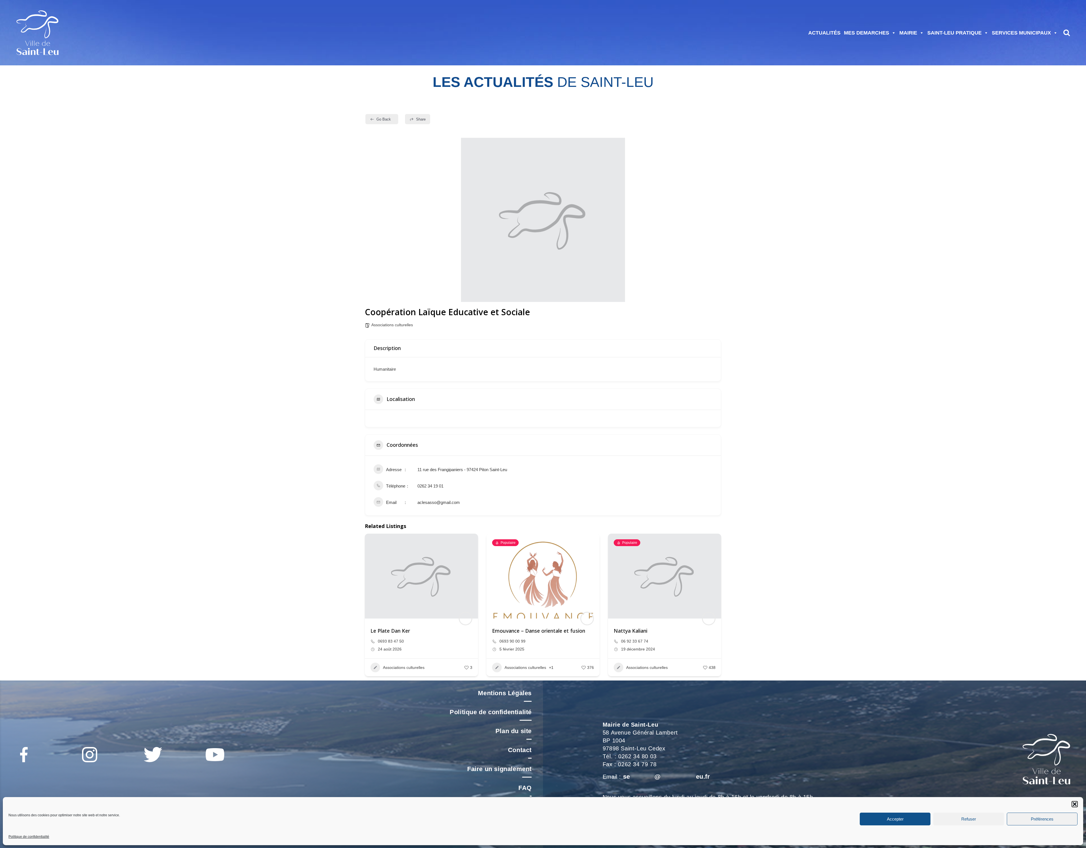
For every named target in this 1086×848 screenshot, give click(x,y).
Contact (520, 749)
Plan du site (513, 731)
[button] (1075, 804)
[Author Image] (465, 618)
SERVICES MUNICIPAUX (1021, 33)
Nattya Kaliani (630, 630)
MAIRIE (908, 33)
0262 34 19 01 (430, 486)
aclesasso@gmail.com (438, 502)
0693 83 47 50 (391, 641)
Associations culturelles (392, 325)
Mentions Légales (505, 693)
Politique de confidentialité (28, 837)
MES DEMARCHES (866, 33)
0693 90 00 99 (512, 641)
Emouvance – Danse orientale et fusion (538, 630)
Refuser (968, 819)
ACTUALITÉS (824, 33)
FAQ (525, 787)
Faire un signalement (499, 768)
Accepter (895, 819)
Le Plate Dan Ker (390, 630)
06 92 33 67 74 (634, 641)
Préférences (1042, 819)
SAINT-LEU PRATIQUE (954, 33)
